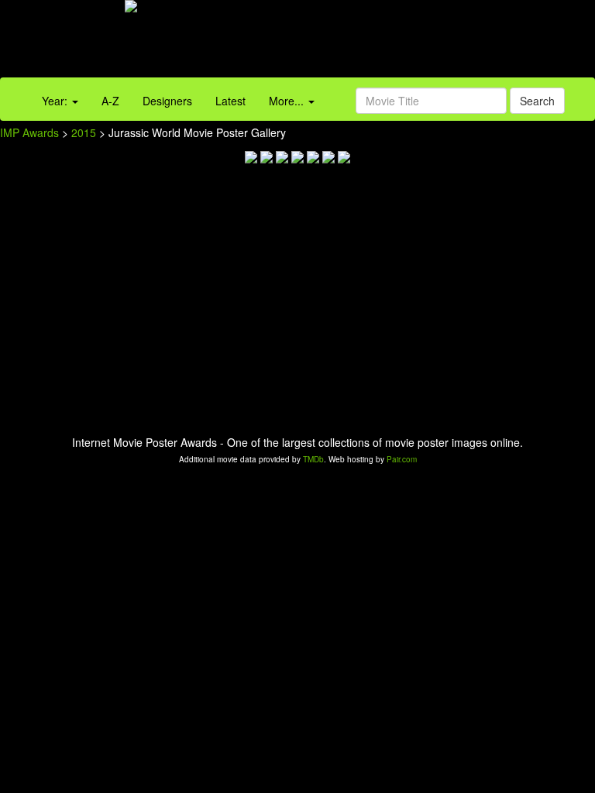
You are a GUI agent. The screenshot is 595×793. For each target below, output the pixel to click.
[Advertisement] (371, 42)
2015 (83, 132)
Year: (56, 100)
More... (288, 100)
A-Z (110, 100)
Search (537, 100)
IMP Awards (29, 132)
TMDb (313, 459)
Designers (167, 100)
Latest (230, 100)
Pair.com (402, 459)
